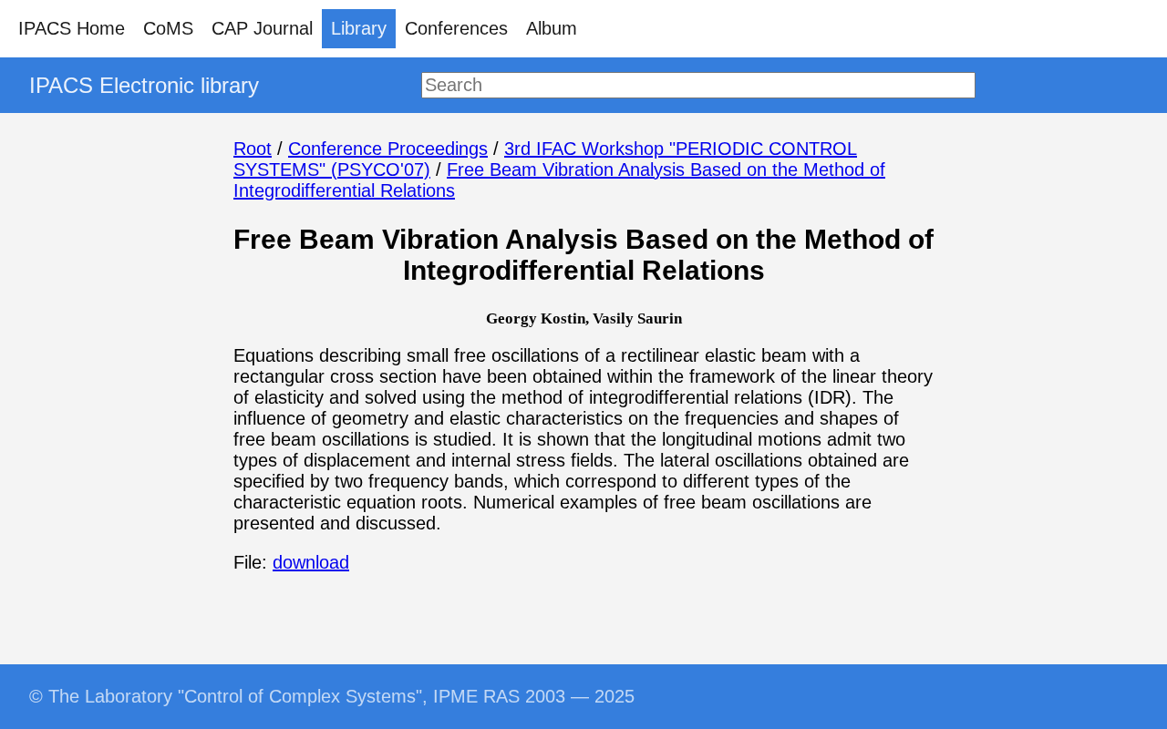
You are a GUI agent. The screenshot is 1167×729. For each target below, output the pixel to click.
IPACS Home (71, 28)
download (311, 562)
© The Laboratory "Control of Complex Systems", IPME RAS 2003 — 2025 (332, 696)
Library (359, 28)
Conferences (456, 28)
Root (252, 149)
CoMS (168, 28)
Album (551, 28)
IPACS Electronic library (144, 85)
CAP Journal (262, 28)
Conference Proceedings (388, 149)
